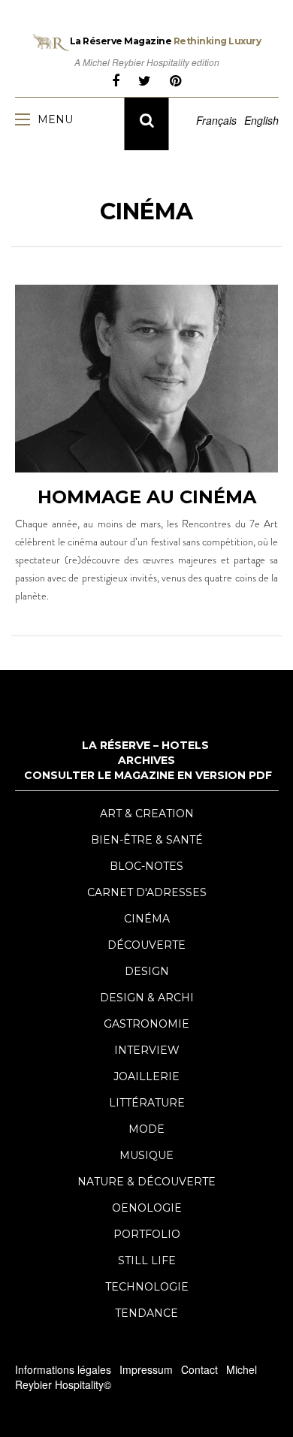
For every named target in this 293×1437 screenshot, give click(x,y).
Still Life (147, 1260)
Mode (146, 1129)
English (261, 120)
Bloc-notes (146, 866)
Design (147, 971)
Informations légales (63, 1369)
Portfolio (146, 1234)
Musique (146, 1155)
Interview (147, 1050)
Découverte (146, 945)
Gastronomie (146, 1024)
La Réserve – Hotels (145, 745)
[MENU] (26, 118)
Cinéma (147, 918)
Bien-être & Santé (147, 840)
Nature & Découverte (146, 1181)
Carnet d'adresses (147, 892)
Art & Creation (147, 813)
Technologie (147, 1287)
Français (216, 120)
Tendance (146, 1313)
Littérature (147, 1102)
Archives (146, 760)
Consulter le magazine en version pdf (148, 775)
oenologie (147, 1208)
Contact (199, 1369)
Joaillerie (146, 1076)
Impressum (146, 1369)
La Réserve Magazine (165, 41)
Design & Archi (147, 997)
